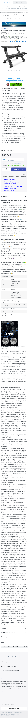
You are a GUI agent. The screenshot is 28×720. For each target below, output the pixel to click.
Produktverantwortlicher (8, 632)
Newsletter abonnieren (7, 704)
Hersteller (3, 628)
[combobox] (20, 2)
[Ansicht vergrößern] (14, 57)
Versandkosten (17, 163)
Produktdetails (5, 196)
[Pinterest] (19, 656)
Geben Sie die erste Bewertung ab (17, 41)
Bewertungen (4, 637)
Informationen (5, 662)
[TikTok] (15, 656)
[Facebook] (8, 656)
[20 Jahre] (14, 24)
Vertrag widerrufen (14, 708)
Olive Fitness (6, 2)
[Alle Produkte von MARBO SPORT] (4, 28)
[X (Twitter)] (12, 656)
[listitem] (14, 57)
